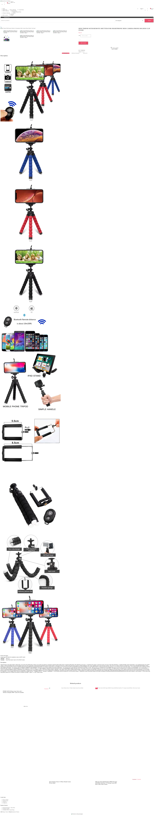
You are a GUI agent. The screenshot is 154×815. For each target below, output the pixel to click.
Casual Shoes (21, 9)
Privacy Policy (5, 799)
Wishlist (11, 15)
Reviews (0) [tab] (85, 53)
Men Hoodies (14, 10)
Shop (4, 8)
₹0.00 (9, 3)
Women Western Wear (17, 11)
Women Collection (6, 13)
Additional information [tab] (75, 53)
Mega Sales (5, 9)
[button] (1, 27)
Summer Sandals (6, 808)
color (79, 35)
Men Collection (6, 10)
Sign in (141, 8)
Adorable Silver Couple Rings (8, 809)
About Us (5, 801)
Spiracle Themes (16, 811)
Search (149, 20)
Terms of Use (5, 800)
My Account (5, 15)
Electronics (83, 51)
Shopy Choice (5, 811)
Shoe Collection (13, 9)
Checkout (12, 14)
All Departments (7, 17)
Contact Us (5, 802)
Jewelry (14, 13)
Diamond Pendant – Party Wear (9, 807)
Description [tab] (66, 53)
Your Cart (9, 2)
